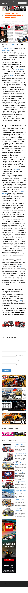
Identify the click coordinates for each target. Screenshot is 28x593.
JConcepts (19, 300)
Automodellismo (14, 21)
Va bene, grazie (22, 2)
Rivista (20, 21)
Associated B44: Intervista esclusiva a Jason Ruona (14, 16)
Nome (19, 355)
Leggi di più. (4, 3)
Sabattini (23, 21)
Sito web (17, 364)
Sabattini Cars (5, 50)
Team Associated (7, 48)
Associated (9, 21)
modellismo (13, 45)
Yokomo (11, 75)
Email (19, 360)
